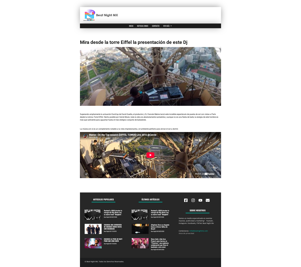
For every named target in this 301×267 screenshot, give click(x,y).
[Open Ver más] (171, 25)
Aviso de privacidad (186, 233)
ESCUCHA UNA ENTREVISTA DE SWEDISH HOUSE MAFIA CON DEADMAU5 (113, 226)
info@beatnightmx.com (198, 231)
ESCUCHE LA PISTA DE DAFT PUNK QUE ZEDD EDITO (113, 240)
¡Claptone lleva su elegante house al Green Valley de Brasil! (160, 226)
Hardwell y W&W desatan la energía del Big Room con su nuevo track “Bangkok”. (113, 212)
